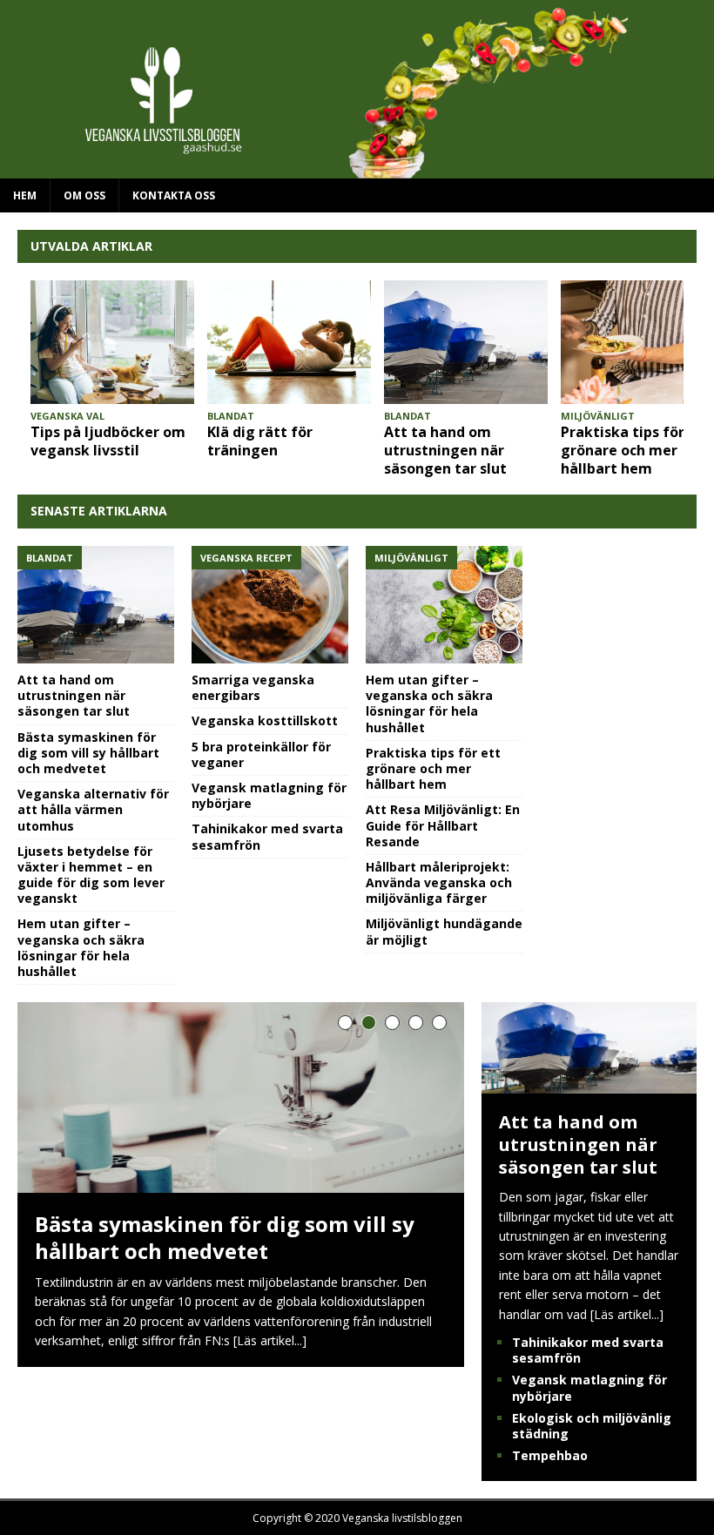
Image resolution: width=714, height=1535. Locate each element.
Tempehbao (550, 1455)
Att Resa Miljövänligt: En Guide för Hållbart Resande (443, 825)
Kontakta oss (173, 195)
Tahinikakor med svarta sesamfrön (267, 836)
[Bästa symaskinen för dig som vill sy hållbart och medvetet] (240, 1097)
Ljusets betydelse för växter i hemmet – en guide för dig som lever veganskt (91, 875)
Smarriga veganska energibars (253, 687)
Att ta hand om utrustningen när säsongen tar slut (445, 450)
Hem (25, 195)
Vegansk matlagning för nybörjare (269, 795)
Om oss (84, 195)
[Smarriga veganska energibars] (270, 604)
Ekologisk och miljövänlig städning (591, 1426)
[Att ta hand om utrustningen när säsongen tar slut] (466, 341)
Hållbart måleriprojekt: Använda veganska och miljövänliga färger (439, 882)
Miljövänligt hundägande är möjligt (444, 931)
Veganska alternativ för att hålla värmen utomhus (93, 809)
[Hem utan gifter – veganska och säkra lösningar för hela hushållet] (444, 604)
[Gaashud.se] (357, 168)
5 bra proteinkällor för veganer (261, 754)
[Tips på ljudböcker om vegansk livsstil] (112, 341)
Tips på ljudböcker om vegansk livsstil (107, 441)
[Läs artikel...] (269, 1340)
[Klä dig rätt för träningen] (289, 341)
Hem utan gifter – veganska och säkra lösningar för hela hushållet (81, 947)
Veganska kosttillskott (265, 720)
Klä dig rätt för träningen (260, 441)
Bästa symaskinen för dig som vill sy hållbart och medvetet (88, 753)
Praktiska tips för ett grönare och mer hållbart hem (636, 450)
